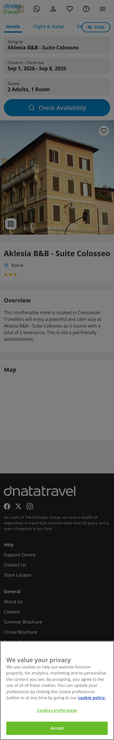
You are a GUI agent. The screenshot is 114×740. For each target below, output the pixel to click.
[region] (57, 690)
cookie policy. (92, 697)
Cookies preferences (57, 710)
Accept (57, 728)
